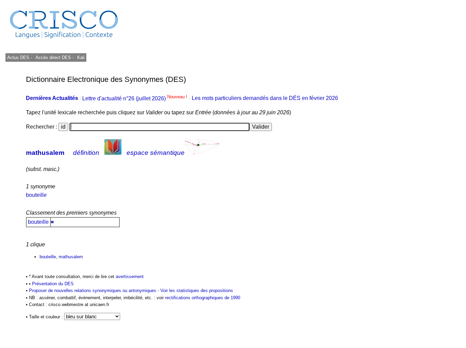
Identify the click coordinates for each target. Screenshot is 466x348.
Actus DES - (19, 57)
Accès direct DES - (54, 57)
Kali (81, 57)
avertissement (130, 276)
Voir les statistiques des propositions (196, 290)
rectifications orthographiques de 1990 (202, 297)
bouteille (36, 195)
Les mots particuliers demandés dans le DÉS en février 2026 (265, 98)
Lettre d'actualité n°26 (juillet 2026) (135, 98)
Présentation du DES (53, 283)
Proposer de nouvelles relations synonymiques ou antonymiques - (94, 290)
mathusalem (45, 152)
